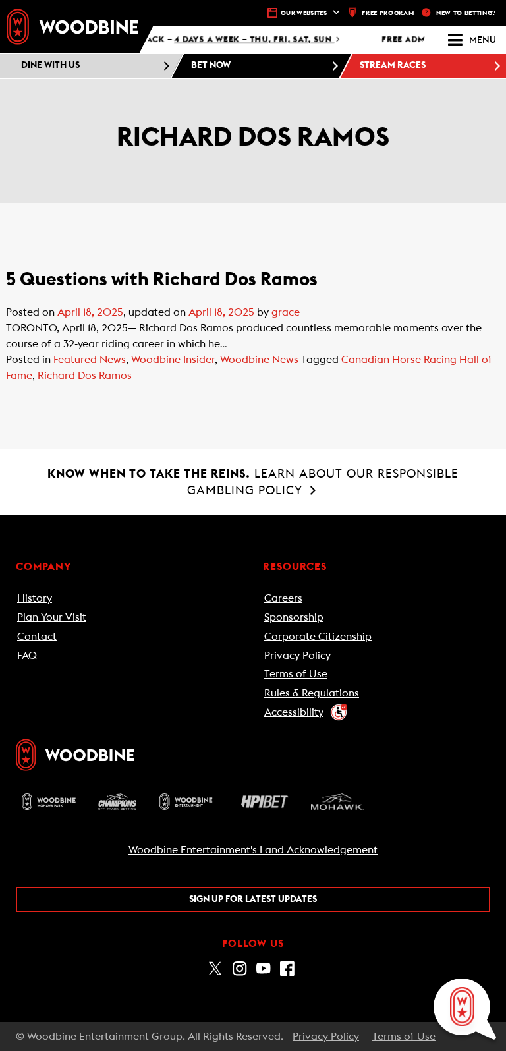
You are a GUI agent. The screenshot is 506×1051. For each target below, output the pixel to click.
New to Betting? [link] (466, 13)
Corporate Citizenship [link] (318, 636)
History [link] (34, 598)
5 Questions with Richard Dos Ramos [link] (162, 279)
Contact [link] (37, 636)
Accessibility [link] (293, 712)
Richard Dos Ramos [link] (85, 375)
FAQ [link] (27, 655)
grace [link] (285, 312)
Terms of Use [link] (295, 674)
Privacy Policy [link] (297, 655)
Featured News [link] (89, 360)
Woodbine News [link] (259, 360)
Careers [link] (283, 598)
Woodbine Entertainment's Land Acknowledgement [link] (253, 850)
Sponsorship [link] (293, 617)
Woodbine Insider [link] (173, 360)
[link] (72, 26)
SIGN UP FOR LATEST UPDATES (253, 899)
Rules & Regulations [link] (311, 693)
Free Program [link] (388, 13)
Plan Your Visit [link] (51, 617)
